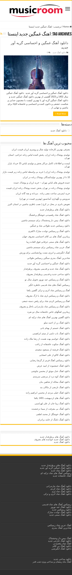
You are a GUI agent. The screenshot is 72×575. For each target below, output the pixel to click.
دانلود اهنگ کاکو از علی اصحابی (54, 355)
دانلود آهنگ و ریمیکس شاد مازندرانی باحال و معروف (44, 306)
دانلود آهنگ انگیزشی (61, 548)
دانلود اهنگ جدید (62, 442)
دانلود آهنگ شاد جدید (61, 470)
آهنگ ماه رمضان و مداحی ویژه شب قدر (52, 561)
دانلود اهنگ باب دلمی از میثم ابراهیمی (51, 333)
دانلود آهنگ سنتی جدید (60, 515)
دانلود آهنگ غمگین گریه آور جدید (55, 468)
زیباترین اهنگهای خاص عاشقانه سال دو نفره (48, 312)
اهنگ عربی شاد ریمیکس (59, 525)
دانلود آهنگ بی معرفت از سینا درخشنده (51, 409)
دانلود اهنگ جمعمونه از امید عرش (53, 365)
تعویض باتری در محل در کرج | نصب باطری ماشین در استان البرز (39, 204)
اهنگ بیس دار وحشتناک (59, 538)
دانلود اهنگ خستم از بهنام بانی (55, 328)
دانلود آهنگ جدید (59, 52)
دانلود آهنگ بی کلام (62, 546)
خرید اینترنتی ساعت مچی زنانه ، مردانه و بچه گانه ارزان (43, 193)
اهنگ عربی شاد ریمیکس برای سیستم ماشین (48, 247)
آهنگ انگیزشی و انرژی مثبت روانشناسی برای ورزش (44, 252)
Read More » (60, 114)
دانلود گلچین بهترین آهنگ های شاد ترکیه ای (49, 317)
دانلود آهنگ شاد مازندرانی (58, 486)
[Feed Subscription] (1, 33)
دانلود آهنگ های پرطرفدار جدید (55, 209)
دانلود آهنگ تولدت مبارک (59, 512)
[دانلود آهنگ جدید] (36, 10)
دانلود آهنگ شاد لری (61, 491)
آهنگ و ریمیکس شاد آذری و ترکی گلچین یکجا (48, 290)
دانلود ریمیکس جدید (61, 509)
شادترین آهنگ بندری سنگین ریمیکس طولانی (48, 258)
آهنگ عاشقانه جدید (62, 475)
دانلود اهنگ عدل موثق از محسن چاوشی (50, 371)
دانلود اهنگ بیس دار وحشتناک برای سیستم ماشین (45, 220)
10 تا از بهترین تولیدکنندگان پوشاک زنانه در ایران (46, 177)
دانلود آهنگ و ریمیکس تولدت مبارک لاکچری (49, 231)
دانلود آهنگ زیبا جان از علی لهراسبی (52, 403)
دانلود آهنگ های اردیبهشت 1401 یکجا (52, 398)
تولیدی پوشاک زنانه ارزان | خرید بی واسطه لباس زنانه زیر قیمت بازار (36, 172)
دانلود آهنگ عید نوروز (60, 507)
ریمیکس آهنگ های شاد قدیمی (56, 504)
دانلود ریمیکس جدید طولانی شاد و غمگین (50, 225)
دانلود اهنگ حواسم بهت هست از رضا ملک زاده (47, 339)
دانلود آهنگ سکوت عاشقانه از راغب (52, 344)
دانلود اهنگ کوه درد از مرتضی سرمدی (51, 376)
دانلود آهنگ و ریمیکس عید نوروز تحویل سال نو (47, 279)
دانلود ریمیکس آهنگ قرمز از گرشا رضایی (50, 360)
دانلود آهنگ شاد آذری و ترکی (57, 494)
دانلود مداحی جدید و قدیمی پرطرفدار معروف (48, 274)
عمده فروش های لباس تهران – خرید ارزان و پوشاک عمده (42, 182)
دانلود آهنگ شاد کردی (60, 488)
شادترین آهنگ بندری (61, 528)
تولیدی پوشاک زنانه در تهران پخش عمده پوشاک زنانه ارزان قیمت (38, 188)
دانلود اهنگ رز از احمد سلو (57, 322)
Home (66, 26)
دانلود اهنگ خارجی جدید (59, 541)
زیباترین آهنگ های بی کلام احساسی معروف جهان (46, 236)
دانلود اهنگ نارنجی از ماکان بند (55, 387)
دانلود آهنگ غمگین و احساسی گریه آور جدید (48, 263)
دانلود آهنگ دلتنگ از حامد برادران (54, 419)
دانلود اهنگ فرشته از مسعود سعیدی (52, 349)
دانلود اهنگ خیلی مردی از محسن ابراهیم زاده (48, 392)
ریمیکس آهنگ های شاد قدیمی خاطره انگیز (49, 285)
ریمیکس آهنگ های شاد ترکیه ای (55, 473)
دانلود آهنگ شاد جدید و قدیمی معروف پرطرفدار (47, 269)
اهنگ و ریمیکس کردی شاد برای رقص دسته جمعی (46, 301)
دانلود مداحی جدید (62, 559)
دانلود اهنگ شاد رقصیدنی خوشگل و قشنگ (49, 215)
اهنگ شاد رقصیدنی (61, 543)
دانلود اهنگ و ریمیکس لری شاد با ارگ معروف (48, 295)
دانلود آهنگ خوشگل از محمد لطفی (53, 414)
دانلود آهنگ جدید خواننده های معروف (51, 439)
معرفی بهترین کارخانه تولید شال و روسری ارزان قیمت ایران (41, 149)
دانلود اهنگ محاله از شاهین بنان (54, 382)
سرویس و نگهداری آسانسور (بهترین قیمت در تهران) (45, 199)
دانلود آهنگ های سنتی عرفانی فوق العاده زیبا (48, 242)
